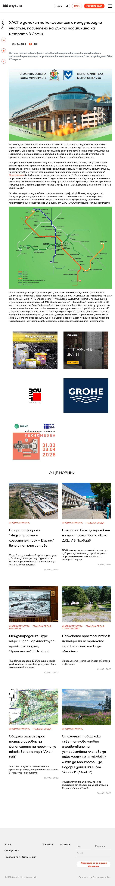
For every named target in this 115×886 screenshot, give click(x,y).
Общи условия (11, 850)
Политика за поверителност (20, 856)
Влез (77, 5)
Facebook (65, 844)
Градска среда (95, 523)
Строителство (70, 628)
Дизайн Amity (85, 877)
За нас (7, 844)
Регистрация (94, 5)
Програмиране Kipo (102, 877)
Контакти (48, 844)
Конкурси (15, 628)
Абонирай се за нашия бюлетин (94, 864)
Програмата (16, 175)
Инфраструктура (19, 523)
